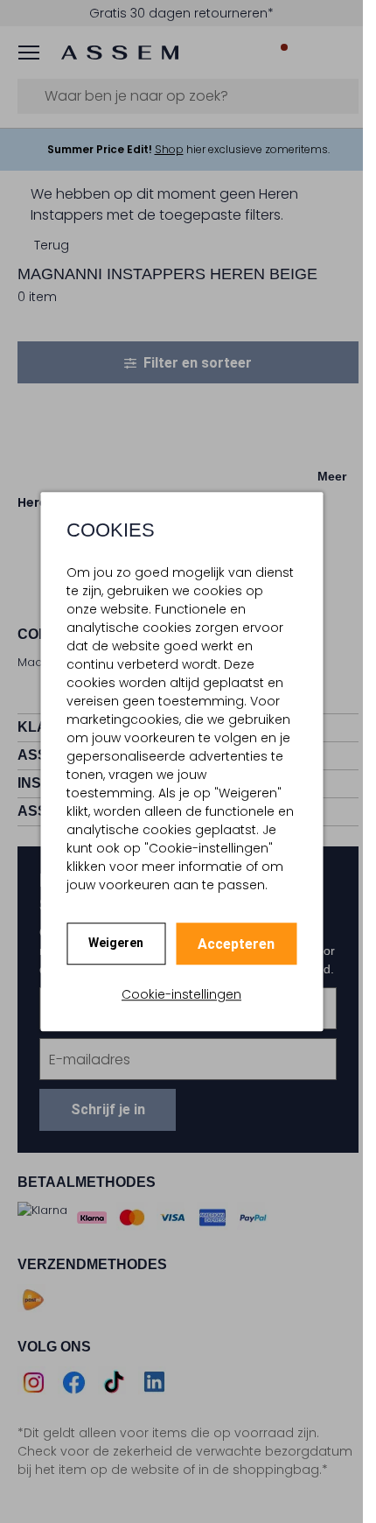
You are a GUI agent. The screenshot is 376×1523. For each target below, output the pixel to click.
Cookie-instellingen (181, 994)
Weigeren (115, 943)
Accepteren (236, 944)
